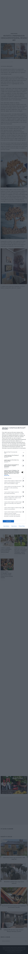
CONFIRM (8, 521)
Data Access (14, 526)
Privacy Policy (22, 526)
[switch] (23, 455)
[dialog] (14, 477)
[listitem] (14, 452)
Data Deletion (6, 526)
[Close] (25, 428)
